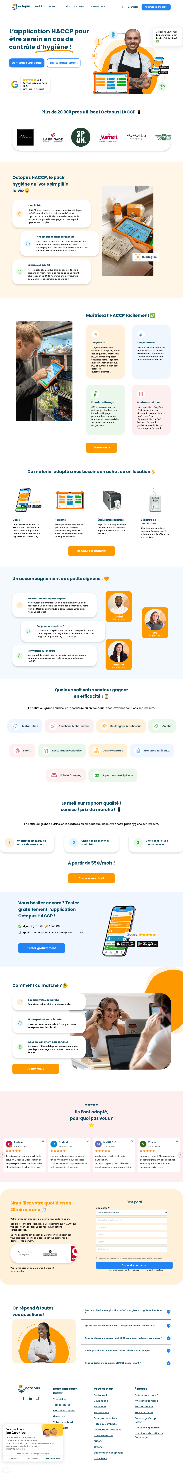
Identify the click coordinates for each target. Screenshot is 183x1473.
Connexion (133, 7)
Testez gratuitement (64, 63)
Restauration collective (108, 1429)
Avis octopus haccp (146, 1401)
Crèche (98, 1447)
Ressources (97, 6)
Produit (39, 6)
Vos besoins (79, 6)
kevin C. (18, 1142)
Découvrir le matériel (91, 551)
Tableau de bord (63, 1422)
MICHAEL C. (110, 1142)
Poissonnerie (101, 1412)
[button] (6, 1470)
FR (122, 7)
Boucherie (100, 1406)
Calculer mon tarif (91, 878)
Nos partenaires (144, 1406)
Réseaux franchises (105, 1418)
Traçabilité (59, 1399)
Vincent (153, 1142)
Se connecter (17, 1271)
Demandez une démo (27, 63)
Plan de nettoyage (64, 1410)
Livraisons (59, 1416)
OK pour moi (53, 1458)
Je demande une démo (156, 7)
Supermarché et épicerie (108, 1452)
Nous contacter (144, 1412)
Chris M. (63, 1142)
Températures (61, 1405)
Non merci (13, 1458)
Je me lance (101, 447)
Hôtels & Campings (105, 1424)
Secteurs (52, 6)
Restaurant (100, 1395)
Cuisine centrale (103, 1435)
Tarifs (66, 6)
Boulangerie (101, 1401)
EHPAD (98, 1441)
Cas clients (100, 1458)
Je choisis (33, 1458)
